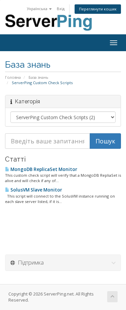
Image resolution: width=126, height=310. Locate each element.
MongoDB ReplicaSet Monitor (43, 169)
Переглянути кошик (98, 8)
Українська (37, 8)
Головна (13, 77)
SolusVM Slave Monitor (35, 190)
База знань (38, 77)
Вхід (61, 8)
